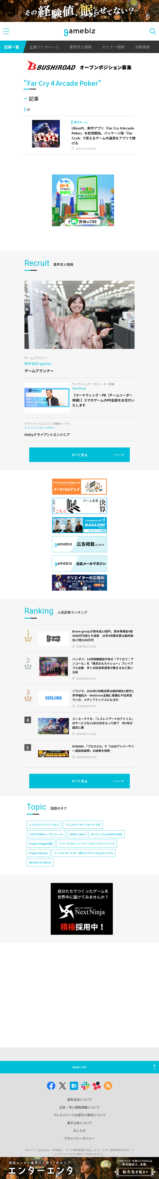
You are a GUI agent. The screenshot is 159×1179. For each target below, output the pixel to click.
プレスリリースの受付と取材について (79, 1115)
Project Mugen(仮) (41, 843)
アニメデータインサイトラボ (82, 825)
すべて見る (79, 454)
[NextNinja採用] (82, 909)
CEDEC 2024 (77, 834)
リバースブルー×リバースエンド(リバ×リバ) (86, 843)
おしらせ (79, 1130)
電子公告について (79, 1123)
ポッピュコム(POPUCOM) (106, 834)
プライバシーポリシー (79, 1138)
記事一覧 (11, 47)
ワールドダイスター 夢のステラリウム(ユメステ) (83, 853)
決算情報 (142, 47)
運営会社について (79, 1099)
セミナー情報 (113, 47)
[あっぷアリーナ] (83, 200)
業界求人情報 (80, 47)
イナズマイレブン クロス (44, 825)
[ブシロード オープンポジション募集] (80, 66)
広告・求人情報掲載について (79, 1107)
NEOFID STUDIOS (40, 862)
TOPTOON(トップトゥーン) (46, 834)
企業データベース (44, 47)
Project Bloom (38, 853)
